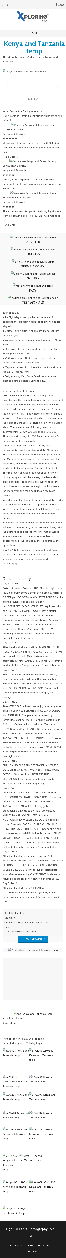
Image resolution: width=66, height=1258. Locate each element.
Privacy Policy (46, 1245)
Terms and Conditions (20, 1245)
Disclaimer (33, 1251)
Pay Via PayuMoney (35, 939)
